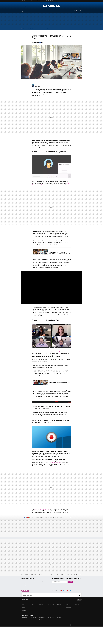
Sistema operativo (38, 28)
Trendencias (68, 604)
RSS (66, 590)
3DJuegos (32, 604)
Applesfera (23, 607)
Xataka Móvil (24, 606)
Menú (24, 7)
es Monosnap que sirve (55, 462)
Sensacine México (42, 617)
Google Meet (56, 517)
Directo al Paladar (51, 604)
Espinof (40, 606)
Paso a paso (50, 517)
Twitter (75, 11)
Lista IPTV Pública (70, 574)
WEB (63, 11)
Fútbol (48, 28)
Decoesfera (68, 606)
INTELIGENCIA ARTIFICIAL (37, 11)
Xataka (23, 604)
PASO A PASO (69, 11)
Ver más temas (25, 590)
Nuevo (78, 7)
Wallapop (44, 28)
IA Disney (36, 574)
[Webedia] (24, 599)
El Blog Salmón (77, 604)
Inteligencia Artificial (45, 587)
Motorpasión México (59, 618)
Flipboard (77, 11)
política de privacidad (66, 583)
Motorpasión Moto (60, 606)
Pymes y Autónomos (76, 606)
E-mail (45, 42)
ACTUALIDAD (27, 11)
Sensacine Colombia (41, 619)
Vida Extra (32, 606)
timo (43, 585)
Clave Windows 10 (42, 574)
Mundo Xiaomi (24, 610)
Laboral (33, 585)
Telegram (81, 11)
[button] (39, 85)
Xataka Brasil (24, 618)
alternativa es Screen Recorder (41, 509)
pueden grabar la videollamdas (53, 351)
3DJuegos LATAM (34, 617)
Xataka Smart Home (25, 609)
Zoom (61, 517)
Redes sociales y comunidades (41, 517)
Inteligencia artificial (45, 581)
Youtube (61, 590)
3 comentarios (35, 42)
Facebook (79, 11)
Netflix (23, 587)
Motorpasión (59, 604)
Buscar (79, 595)
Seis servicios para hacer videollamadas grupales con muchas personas (59, 383)
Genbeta (51, 6)
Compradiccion (68, 607)
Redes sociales (24, 585)
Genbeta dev (44, 583)
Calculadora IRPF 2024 (61, 574)
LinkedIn (70, 590)
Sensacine (41, 604)
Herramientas (24, 583)
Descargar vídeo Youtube (51, 574)
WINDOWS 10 (57, 11)
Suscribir (70, 581)
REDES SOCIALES (48, 11)
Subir (78, 599)
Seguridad (34, 583)
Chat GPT (31, 574)
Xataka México (24, 617)
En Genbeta (51, 249)
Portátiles (32, 28)
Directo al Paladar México (51, 618)
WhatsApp (34, 587)
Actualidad (34, 581)
